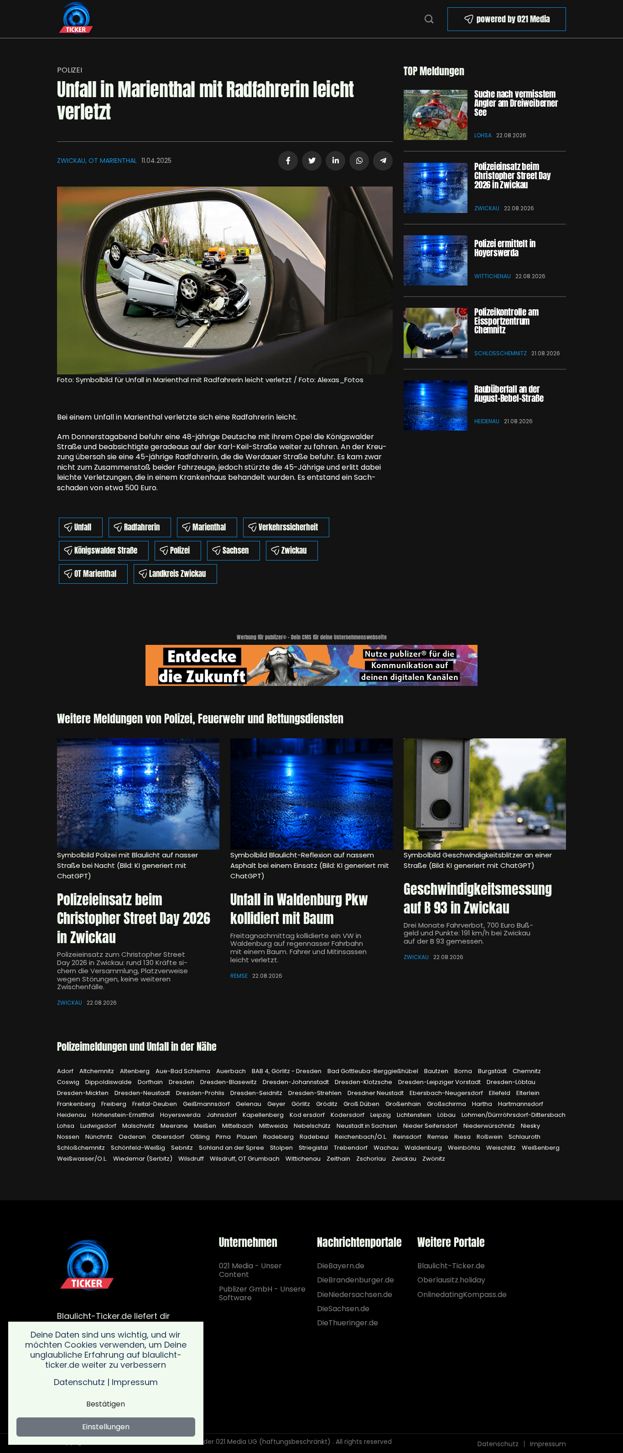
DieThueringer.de (347, 1322)
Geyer (277, 1104)
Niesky (530, 1125)
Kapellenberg (264, 1115)
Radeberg (279, 1136)
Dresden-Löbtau (511, 1082)
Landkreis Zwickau (177, 574)
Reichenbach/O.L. (362, 1136)
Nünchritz (99, 1136)
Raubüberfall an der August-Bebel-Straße (508, 394)
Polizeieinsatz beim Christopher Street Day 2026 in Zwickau (512, 175)
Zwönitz (433, 1158)
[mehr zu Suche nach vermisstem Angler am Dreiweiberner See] (435, 115)
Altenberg (135, 1071)
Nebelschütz (313, 1125)
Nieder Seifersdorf (431, 1125)
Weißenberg (541, 1147)
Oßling (200, 1136)
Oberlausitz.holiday (451, 1280)
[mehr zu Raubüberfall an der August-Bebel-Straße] (435, 405)
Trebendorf (351, 1147)
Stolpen (282, 1147)
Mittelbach (238, 1125)
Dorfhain (151, 1082)
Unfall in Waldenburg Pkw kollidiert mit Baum (299, 909)
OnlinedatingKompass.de (462, 1294)
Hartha (482, 1104)
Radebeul (315, 1136)
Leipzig (381, 1115)
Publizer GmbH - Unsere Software (262, 1293)
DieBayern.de (340, 1265)
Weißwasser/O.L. (83, 1158)
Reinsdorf (408, 1136)
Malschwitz (139, 1125)
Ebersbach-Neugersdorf (447, 1093)
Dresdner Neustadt (376, 1093)
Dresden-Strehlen (315, 1093)
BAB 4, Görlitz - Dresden (287, 1071)
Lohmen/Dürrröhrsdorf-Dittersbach (514, 1115)
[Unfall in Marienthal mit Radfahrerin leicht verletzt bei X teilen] (312, 161)
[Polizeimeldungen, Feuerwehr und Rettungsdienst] (76, 18)
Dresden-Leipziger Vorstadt (440, 1082)
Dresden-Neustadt (142, 1093)
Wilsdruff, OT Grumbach (245, 1158)
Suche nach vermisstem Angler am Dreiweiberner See (516, 103)
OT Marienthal (95, 574)
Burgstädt (493, 1071)
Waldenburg (424, 1147)
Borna (463, 1071)
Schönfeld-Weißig (138, 1147)
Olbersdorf (169, 1136)
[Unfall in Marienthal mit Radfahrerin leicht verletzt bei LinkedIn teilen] (335, 161)
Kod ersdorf (308, 1115)
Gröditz (327, 1104)
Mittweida (274, 1125)
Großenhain (403, 1104)
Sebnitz (182, 1147)
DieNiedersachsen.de (354, 1294)
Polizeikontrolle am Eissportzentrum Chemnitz (506, 321)
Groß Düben (362, 1104)
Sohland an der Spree (232, 1147)
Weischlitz (501, 1147)
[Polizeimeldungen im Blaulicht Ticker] (87, 1265)
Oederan (133, 1136)
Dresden (182, 1082)
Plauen (248, 1136)
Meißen (206, 1125)
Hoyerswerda (181, 1115)
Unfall (82, 527)
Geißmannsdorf (207, 1104)
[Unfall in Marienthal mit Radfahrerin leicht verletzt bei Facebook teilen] (288, 161)
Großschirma (447, 1104)
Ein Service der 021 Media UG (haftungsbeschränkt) (249, 1441)
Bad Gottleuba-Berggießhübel (373, 1071)
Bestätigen (105, 1404)
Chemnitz (527, 1071)
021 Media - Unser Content (250, 1270)
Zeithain (339, 1158)
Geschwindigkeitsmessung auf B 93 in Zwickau (478, 899)
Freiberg (114, 1104)
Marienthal (209, 527)
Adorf (66, 1071)
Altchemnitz (97, 1071)
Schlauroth (524, 1136)
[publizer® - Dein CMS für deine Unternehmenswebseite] (311, 664)
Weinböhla (465, 1147)
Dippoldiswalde (109, 1082)
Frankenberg (77, 1104)
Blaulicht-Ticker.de (451, 1265)
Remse (239, 976)
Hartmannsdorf (520, 1104)
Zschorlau (371, 1158)
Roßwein (490, 1136)
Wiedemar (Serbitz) (143, 1158)
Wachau (387, 1147)
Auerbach (231, 1071)
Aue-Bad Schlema (184, 1071)
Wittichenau (492, 276)
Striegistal (314, 1147)
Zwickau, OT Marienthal (97, 160)
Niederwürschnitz (489, 1125)
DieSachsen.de (343, 1308)
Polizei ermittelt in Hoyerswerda (504, 248)
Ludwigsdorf (99, 1125)
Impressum (548, 1444)
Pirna (224, 1136)
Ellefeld (500, 1093)
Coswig (69, 1082)
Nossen (69, 1136)
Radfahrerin (142, 527)
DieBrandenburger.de (355, 1280)
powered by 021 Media (513, 19)
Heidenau (486, 421)
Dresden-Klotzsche (364, 1082)
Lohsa (483, 135)
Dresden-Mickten (83, 1093)
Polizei (69, 70)
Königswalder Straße (105, 550)
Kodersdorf (348, 1115)
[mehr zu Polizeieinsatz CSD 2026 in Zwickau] (138, 794)
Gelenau (249, 1104)
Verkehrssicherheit (288, 527)
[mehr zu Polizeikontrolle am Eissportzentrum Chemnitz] (435, 333)
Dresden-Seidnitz (257, 1093)
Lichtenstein (415, 1115)
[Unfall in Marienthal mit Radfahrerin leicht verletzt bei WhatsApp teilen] (359, 161)
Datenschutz (498, 1444)
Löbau (447, 1115)
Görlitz (301, 1104)
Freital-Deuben (155, 1104)
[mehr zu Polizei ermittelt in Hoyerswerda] (435, 260)
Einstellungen (106, 1427)
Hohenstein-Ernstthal (124, 1115)
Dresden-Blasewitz (229, 1082)
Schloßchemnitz (500, 353)
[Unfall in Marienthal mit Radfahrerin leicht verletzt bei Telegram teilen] (383, 161)
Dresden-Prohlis (201, 1093)
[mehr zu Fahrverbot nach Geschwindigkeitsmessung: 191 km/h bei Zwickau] (485, 794)
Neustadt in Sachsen (368, 1125)
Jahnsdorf (222, 1115)
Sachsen (236, 550)
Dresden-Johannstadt (296, 1082)
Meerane (175, 1125)
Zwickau (293, 550)
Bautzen (437, 1071)
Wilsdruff (191, 1158)
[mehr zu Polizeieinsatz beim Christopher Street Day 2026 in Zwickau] (435, 188)
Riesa (463, 1136)
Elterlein (528, 1093)
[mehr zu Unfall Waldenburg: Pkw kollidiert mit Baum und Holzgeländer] (311, 794)
